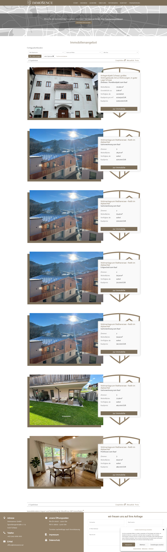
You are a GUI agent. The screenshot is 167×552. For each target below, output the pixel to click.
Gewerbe (92, 3)
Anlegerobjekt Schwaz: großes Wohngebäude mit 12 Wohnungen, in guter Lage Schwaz (119, 78)
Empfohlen (120, 60)
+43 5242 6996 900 (14, 536)
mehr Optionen (48, 56)
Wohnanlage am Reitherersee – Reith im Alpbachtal (118, 141)
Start (75, 3)
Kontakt (123, 3)
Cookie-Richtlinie (137, 548)
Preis (137, 60)
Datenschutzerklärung (114, 18)
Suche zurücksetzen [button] (61, 56)
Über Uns (102, 3)
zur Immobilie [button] (119, 109)
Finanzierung (134, 3)
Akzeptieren (128, 544)
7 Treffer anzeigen (35, 56)
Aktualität (130, 60)
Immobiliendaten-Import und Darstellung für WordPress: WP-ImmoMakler (55, 511)
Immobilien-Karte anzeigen (83, 22)
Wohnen (83, 3)
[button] (163, 529)
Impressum (150, 548)
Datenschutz (145, 548)
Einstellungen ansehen (157, 544)
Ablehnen (142, 544)
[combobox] (46, 52)
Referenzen (113, 3)
